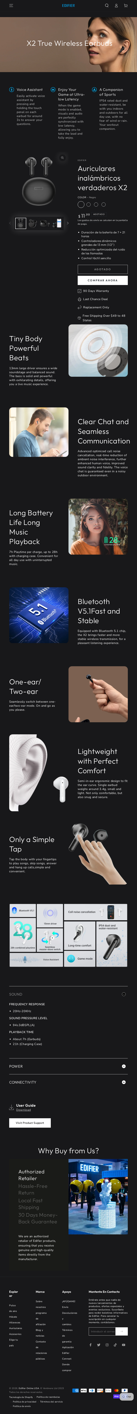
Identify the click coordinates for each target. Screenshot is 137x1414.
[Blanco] (88, 204)
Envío (65, 1307)
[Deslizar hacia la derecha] (68, 223)
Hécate (13, 1316)
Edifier (82, 160)
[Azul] (96, 204)
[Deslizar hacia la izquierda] (10, 223)
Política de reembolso (48, 1397)
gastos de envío (90, 220)
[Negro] (81, 204)
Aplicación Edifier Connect (68, 1353)
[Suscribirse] (121, 1331)
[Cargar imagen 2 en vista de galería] (32, 223)
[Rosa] (103, 204)
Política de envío (22, 1406)
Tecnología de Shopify (21, 1397)
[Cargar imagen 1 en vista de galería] (20, 223)
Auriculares (15, 1328)
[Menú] (11, 6)
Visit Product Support (30, 1123)
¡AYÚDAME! (68, 1301)
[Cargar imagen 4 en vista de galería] (56, 223)
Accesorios (15, 1334)
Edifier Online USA (29, 1388)
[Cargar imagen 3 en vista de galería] (44, 223)
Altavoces (14, 1322)
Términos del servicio (51, 1401)
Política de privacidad (24, 1401)
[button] (106, 6)
